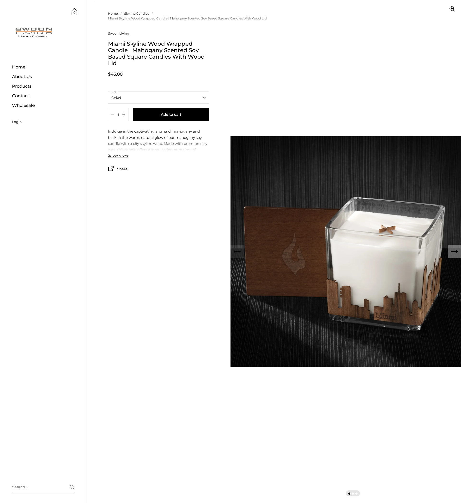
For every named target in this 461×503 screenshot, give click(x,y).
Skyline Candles (136, 13)
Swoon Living (118, 33)
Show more (118, 155)
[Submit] (71, 487)
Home (113, 13)
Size (114, 92)
